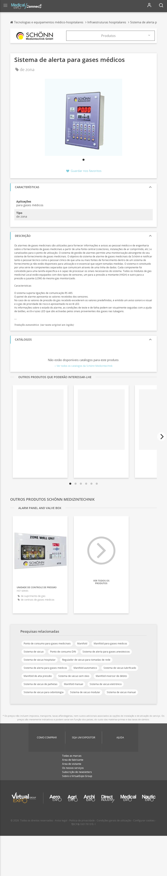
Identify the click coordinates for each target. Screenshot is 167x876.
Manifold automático (85, 668)
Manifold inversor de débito (111, 676)
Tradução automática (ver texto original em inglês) (44, 325)
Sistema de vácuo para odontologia (44, 692)
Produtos (108, 35)
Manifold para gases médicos (110, 643)
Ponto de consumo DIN (63, 651)
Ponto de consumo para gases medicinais (47, 643)
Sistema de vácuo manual (121, 692)
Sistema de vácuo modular (85, 692)
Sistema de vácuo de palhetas (40, 684)
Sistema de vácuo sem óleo (73, 676)
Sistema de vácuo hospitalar (40, 659)
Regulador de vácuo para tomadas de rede (86, 659)
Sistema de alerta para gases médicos (45, 668)
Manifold (82, 643)
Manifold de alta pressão (38, 676)
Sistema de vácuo (34, 651)
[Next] (161, 436)
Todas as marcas (71, 755)
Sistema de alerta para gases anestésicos (106, 651)
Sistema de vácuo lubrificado (119, 668)
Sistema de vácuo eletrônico (106, 684)
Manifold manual (73, 684)
